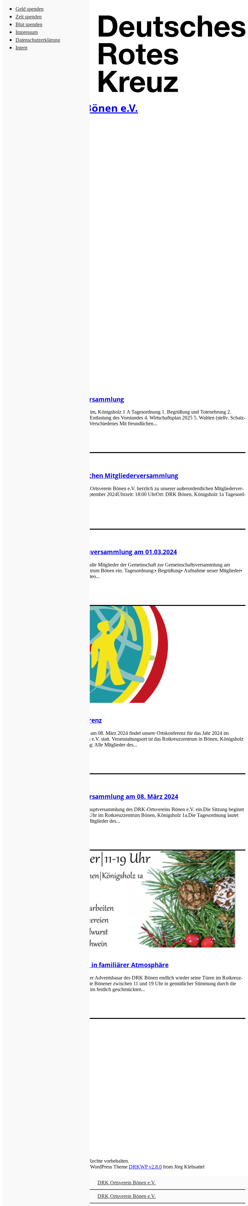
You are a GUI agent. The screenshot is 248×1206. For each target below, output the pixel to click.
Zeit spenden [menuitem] (29, 16)
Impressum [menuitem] (27, 32)
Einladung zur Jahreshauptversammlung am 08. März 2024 (90, 796)
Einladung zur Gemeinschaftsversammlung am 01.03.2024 (90, 552)
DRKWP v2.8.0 (145, 1166)
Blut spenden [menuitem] (29, 24)
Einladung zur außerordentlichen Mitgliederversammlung (90, 475)
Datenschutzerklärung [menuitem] (38, 40)
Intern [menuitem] (21, 47)
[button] (119, 899)
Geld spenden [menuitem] (30, 9)
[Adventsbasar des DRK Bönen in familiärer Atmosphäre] (119, 945)
